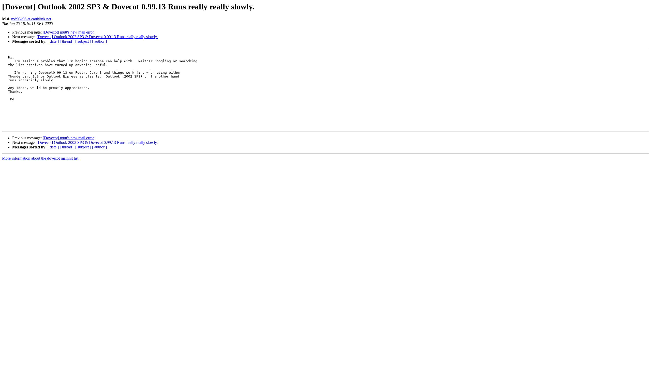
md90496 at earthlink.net (31, 19)
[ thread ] (67, 41)
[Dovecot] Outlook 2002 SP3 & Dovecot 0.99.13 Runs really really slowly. (97, 37)
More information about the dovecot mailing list (40, 158)
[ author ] (99, 41)
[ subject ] (83, 41)
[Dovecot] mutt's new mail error (68, 32)
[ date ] (53, 41)
